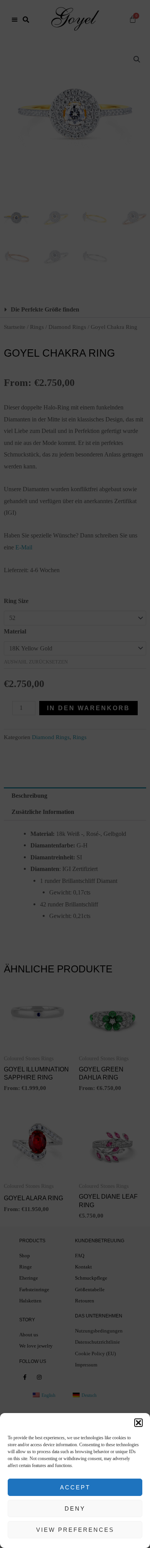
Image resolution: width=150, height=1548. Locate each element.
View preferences (75, 1529)
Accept (75, 1487)
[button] (138, 1423)
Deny (75, 1508)
